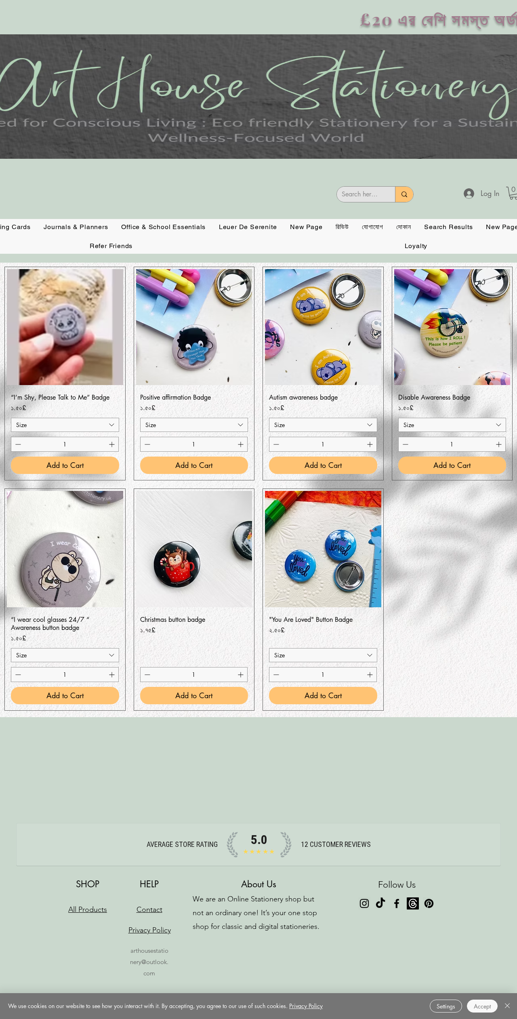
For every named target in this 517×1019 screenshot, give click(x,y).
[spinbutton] (64, 444)
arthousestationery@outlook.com (149, 962)
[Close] (507, 1006)
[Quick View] (65, 327)
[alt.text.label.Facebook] (397, 903)
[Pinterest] (429, 903)
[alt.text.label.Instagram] (364, 903)
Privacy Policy (306, 1006)
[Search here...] (404, 194)
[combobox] (65, 425)
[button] (76, 227)
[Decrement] (17, 444)
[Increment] (112, 444)
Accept (482, 1006)
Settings (446, 1006)
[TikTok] (380, 903)
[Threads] (413, 903)
